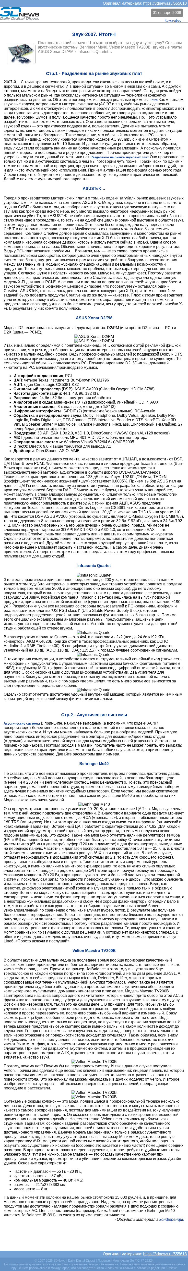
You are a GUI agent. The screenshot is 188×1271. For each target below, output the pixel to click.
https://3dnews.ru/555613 (165, 3)
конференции (171, 1219)
